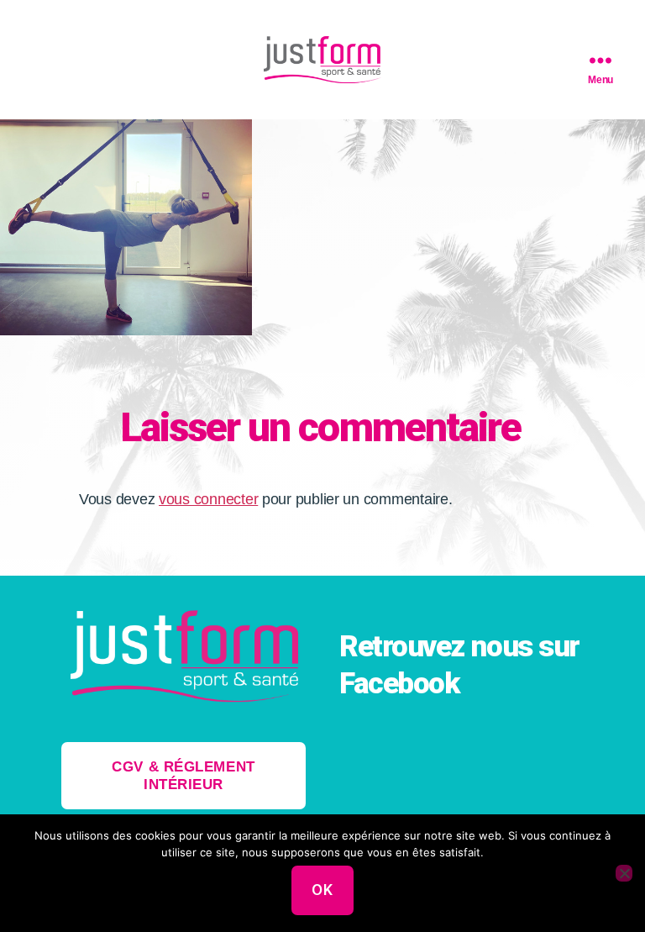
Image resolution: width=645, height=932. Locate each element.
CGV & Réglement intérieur (183, 775)
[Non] (624, 873)
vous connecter (208, 499)
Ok (322, 890)
